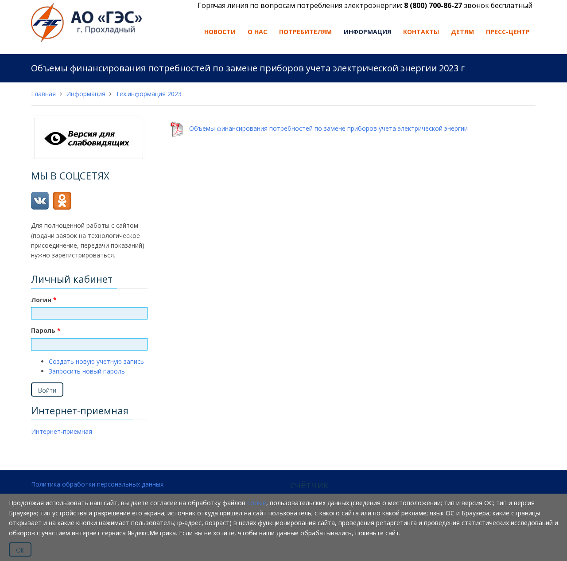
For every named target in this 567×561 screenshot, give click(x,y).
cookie (256, 503)
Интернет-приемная (61, 431)
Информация (367, 31)
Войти (47, 390)
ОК (20, 550)
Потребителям (305, 31)
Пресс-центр (508, 31)
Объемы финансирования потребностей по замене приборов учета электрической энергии (326, 129)
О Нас (257, 31)
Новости (220, 31)
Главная (43, 94)
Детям (462, 31)
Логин (44, 300)
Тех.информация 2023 (149, 94)
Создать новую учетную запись (96, 361)
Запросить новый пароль (87, 371)
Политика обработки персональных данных (97, 484)
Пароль (46, 330)
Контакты (421, 31)
